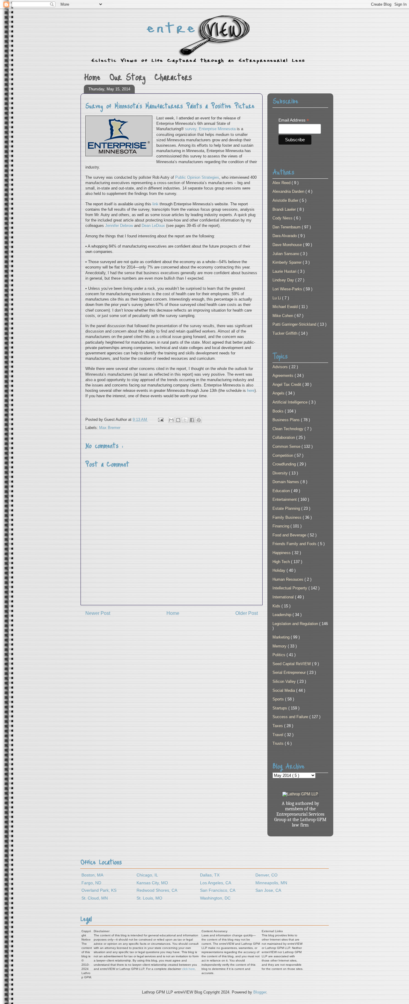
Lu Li (277, 298)
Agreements (283, 375)
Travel (278, 734)
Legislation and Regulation (295, 623)
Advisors (280, 367)
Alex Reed (282, 183)
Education (281, 491)
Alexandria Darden (288, 191)
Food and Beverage (289, 535)
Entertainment (285, 499)
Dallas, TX (209, 875)
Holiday (279, 570)
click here (188, 968)
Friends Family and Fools (295, 544)
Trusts (278, 743)
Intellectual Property (290, 588)
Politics (279, 655)
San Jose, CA (268, 890)
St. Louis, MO (149, 898)
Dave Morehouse (287, 244)
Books (278, 411)
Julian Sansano (286, 253)
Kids (276, 606)
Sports (278, 699)
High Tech (281, 561)
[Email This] (171, 420)
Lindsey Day (283, 280)
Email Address (293, 120)
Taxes (278, 726)
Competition (283, 455)
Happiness (282, 552)
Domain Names (286, 482)
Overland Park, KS (98, 890)
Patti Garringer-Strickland (294, 324)
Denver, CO (266, 875)
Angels (279, 393)
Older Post (246, 613)
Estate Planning (286, 508)
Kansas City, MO (152, 882)
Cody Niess (283, 218)
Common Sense (287, 446)
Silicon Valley (284, 681)
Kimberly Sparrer (287, 262)
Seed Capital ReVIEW (292, 664)
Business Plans (286, 420)
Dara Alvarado (285, 235)
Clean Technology (288, 429)
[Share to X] (185, 420)
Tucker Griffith (285, 333)
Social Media (284, 690)
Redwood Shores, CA (157, 890)
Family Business (287, 517)
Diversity (280, 473)
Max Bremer (109, 427)
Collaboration (284, 437)
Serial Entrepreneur (289, 672)
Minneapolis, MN (271, 882)
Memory (280, 646)
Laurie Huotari (285, 271)
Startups (280, 708)
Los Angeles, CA (215, 882)
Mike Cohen (283, 315)
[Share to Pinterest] (199, 420)
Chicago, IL (147, 875)
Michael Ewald (285, 306)
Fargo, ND (91, 882)
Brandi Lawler (284, 209)
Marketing (281, 637)
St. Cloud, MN (94, 898)
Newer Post (97, 613)
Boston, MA (92, 875)
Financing (281, 526)
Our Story (128, 76)
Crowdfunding (284, 464)
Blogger (259, 992)
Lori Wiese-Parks (287, 289)
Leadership (282, 614)
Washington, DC (215, 898)
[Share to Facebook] (192, 420)
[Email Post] (160, 419)
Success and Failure (290, 717)
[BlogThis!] (178, 420)
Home (92, 76)
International (283, 597)
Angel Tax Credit (287, 384)
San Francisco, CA (217, 890)
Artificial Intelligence (290, 402)
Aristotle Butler (285, 200)
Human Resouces (288, 579)
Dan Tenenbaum (287, 227)
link (155, 204)
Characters (173, 76)
